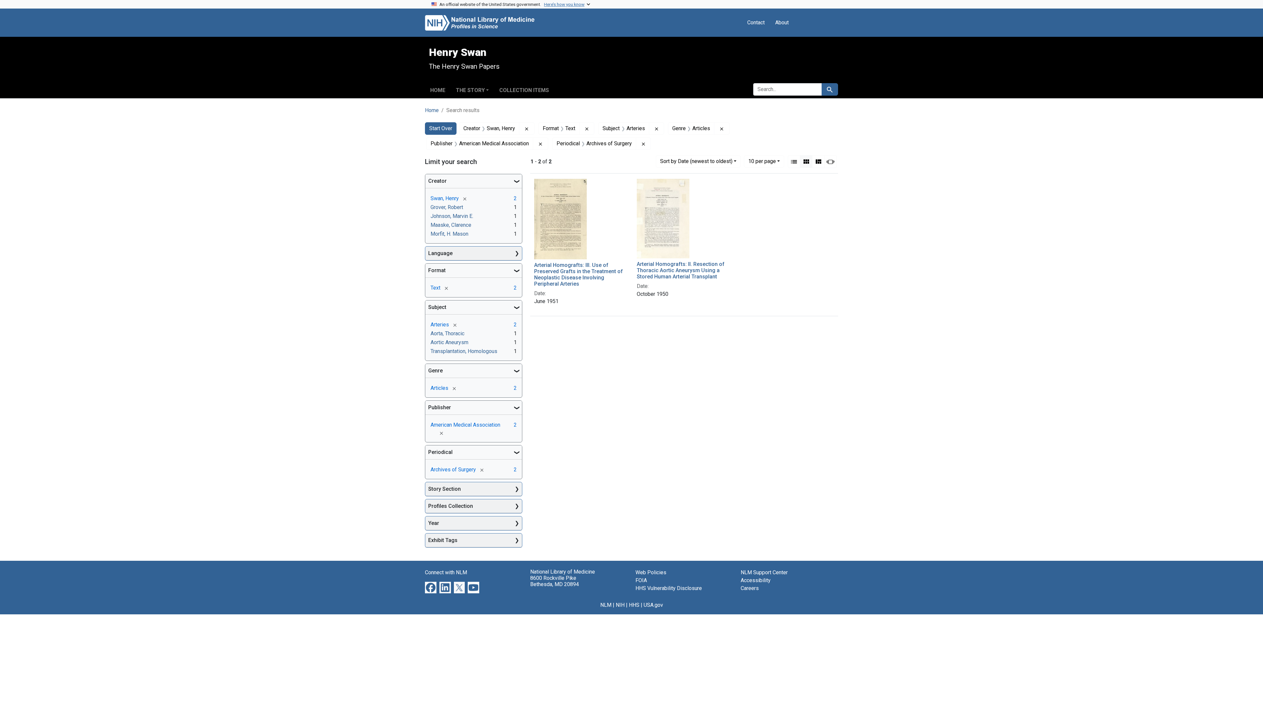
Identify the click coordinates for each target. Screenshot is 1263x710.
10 (762, 161)
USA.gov (653, 605)
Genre (435, 370)
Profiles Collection (450, 506)
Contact (756, 22)
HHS (634, 605)
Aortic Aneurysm (449, 342)
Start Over (440, 128)
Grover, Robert (447, 207)
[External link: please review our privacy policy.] (430, 587)
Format (437, 270)
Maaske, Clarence (451, 225)
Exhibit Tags (443, 540)
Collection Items (524, 90)
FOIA (641, 580)
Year (433, 523)
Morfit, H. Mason (449, 234)
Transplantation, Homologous (464, 351)
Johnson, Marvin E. (452, 216)
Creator (437, 181)
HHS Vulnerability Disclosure (668, 588)
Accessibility (756, 580)
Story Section (444, 489)
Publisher (439, 407)
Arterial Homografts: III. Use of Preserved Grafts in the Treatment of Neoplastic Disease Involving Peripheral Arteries (578, 274)
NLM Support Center (764, 572)
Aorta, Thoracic (447, 333)
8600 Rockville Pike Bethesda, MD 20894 (554, 581)
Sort (696, 161)
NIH (620, 605)
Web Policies (650, 572)
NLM (605, 605)
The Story (470, 90)
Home (437, 90)
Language (440, 253)
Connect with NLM (446, 572)
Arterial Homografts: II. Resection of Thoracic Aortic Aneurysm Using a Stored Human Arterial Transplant (681, 270)
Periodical (440, 452)
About (782, 22)
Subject (437, 307)
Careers (750, 588)
